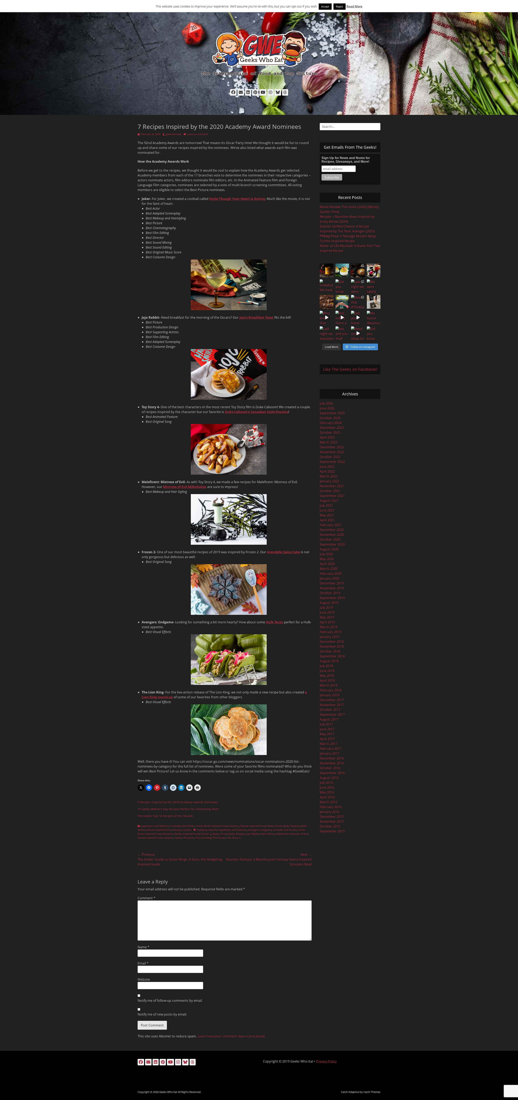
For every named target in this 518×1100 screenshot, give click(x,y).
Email (143, 963)
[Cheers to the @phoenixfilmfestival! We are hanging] (342, 302)
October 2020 (330, 539)
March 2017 (329, 743)
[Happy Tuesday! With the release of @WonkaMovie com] (326, 302)
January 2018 (329, 695)
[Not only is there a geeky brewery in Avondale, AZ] (342, 318)
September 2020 (332, 544)
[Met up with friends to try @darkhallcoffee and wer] (374, 270)
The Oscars (219, 837)
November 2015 (332, 821)
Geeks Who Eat (168, 1092)
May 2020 (327, 559)
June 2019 (327, 612)
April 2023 (327, 437)
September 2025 (332, 413)
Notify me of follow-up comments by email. (170, 1000)
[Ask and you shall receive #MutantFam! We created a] (342, 333)
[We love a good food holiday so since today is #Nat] (342, 270)
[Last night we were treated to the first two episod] (358, 286)
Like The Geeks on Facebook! (350, 369)
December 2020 (332, 530)
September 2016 (332, 773)
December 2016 (332, 758)
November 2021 (332, 486)
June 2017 (327, 729)
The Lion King (203, 837)
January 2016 (329, 812)
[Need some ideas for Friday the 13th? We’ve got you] (358, 333)
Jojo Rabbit (252, 834)
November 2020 (332, 534)
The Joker (188, 837)
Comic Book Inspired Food (211, 826)
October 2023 (330, 432)
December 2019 (332, 583)
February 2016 (331, 807)
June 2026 (327, 408)
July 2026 (326, 403)
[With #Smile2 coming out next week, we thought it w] (326, 270)
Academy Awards (207, 830)
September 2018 (332, 656)
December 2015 (332, 816)
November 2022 (332, 452)
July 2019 (326, 607)
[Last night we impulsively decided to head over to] (326, 333)
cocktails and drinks (284, 830)
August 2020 (329, 549)
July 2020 (326, 554)
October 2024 (330, 418)
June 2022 (327, 466)
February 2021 (331, 525)
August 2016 (329, 777)
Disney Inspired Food (253, 826)
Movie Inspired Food (159, 830)
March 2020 (329, 568)
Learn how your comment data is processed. (231, 1036)
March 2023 (329, 442)
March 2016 (329, 802)
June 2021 (327, 510)
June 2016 (327, 787)
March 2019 (329, 627)
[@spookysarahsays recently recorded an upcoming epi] (374, 302)
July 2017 (326, 724)
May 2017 (327, 734)
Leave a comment (197, 134)
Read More (354, 6)
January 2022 (329, 481)
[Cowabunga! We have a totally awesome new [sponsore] (326, 286)
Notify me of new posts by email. (162, 1014)
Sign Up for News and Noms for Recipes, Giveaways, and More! (346, 159)
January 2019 (329, 636)
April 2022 (327, 471)
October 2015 (330, 826)
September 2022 (332, 461)
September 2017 (332, 714)
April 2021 (327, 520)
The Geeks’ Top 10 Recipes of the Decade (165, 816)
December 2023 (332, 427)
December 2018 (332, 641)
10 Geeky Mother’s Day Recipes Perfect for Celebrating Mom (178, 809)
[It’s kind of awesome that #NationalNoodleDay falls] (358, 270)
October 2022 (330, 457)
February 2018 (331, 690)
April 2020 (327, 564)
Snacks (187, 830)
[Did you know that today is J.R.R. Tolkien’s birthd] (342, 286)
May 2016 (327, 792)
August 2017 (329, 719)
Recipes (177, 830)
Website (144, 979)
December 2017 (332, 700)
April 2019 (327, 622)
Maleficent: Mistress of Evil (292, 834)
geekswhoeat (174, 134)
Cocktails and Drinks (182, 826)
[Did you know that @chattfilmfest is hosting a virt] (374, 333)
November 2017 (332, 705)
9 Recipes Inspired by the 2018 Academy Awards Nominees (178, 802)
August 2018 (329, 661)
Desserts (234, 826)
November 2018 (332, 646)
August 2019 (329, 602)
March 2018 (329, 685)
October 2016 (330, 768)
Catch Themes (371, 1092)
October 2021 (330, 491)
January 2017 (329, 753)
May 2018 (327, 675)
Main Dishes (267, 834)
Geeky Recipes (291, 826)
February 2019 (331, 632)
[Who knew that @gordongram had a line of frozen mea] (326, 318)
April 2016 (327, 797)
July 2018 (326, 666)
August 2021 (329, 500)
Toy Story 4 (233, 837)
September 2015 (332, 831)
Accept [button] (325, 6)
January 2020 (329, 578)
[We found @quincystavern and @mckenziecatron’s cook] (374, 318)
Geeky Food (274, 826)
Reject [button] (339, 6)
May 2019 (327, 617)
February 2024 (331, 423)
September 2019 (332, 598)
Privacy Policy (326, 1061)
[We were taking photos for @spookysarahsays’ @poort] (374, 286)
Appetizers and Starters (155, 826)
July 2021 (326, 505)
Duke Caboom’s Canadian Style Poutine (256, 412)
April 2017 (327, 739)
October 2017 (330, 709)
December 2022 (332, 447)
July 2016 (326, 782)
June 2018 (327, 671)
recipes (168, 837)
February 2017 (331, 748)
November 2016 (332, 763)
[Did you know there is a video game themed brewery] (358, 318)
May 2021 (327, 515)
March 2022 (329, 476)
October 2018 (330, 651)
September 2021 (332, 495)
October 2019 (330, 593)
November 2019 (332, 588)
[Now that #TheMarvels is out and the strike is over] (358, 302)
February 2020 (331, 573)
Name (143, 947)
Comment (146, 898)
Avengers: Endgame (260, 830)
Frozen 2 (206, 834)
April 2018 (327, 680)
